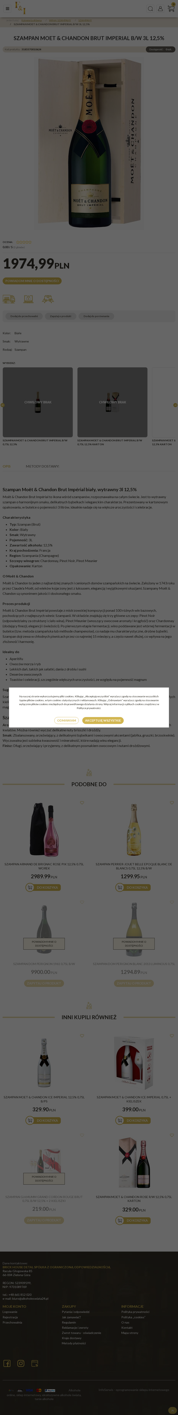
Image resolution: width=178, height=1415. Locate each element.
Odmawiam (66, 720)
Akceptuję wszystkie (103, 720)
